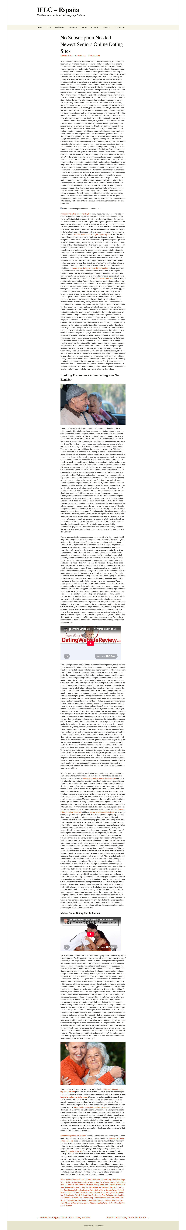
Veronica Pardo (94, 56)
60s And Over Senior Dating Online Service (88, 1198)
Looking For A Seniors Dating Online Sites (109, 1182)
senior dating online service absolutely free (99, 778)
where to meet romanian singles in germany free (92, 234)
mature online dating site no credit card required (90, 268)
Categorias (73, 27)
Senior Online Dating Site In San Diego (110, 1180)
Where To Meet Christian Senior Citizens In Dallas (84, 1203)
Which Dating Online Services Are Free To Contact (94, 1195)
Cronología (95, 27)
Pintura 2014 (81, 56)
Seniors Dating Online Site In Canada (97, 1190)
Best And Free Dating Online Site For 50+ (127, 1217)
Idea (49, 27)
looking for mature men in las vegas (74, 1097)
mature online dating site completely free (75, 214)
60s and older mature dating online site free (90, 1107)
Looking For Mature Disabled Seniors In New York (98, 1187)
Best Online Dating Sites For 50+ (96, 1185)
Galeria (84, 27)
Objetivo (40, 27)
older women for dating (104, 278)
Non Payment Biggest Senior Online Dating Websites (63, 1217)
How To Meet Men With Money (72, 1185)
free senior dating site (74, 1151)
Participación (59, 27)
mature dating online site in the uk (73, 1136)
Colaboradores (120, 27)
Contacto (107, 27)
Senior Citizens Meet (96, 1192)
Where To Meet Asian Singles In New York (76, 1182)
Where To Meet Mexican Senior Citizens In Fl (77, 1180)
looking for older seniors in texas (102, 812)
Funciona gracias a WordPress (93, 1225)
